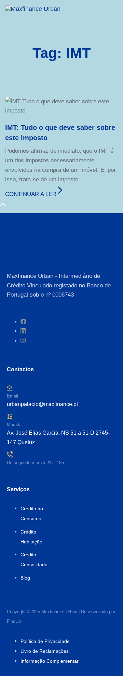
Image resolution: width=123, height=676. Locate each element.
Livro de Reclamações (44, 651)
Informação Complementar (49, 661)
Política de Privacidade (45, 641)
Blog (25, 578)
